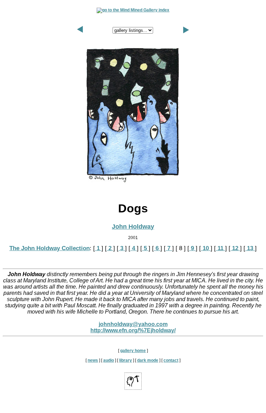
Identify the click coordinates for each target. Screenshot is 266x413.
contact (170, 360)
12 (235, 248)
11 (220, 248)
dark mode (147, 360)
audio (108, 360)
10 (206, 248)
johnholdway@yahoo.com (133, 324)
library (125, 360)
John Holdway (133, 226)
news (93, 360)
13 (250, 248)
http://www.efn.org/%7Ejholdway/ (133, 330)
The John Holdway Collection (49, 248)
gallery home (133, 350)
